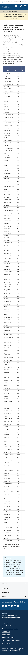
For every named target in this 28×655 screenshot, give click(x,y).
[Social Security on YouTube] (9, 607)
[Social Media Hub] (18, 607)
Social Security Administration (11, 617)
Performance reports (8, 637)
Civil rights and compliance (10, 629)
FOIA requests (6, 631)
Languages (5, 588)
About (4, 596)
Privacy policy (6, 634)
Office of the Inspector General (11, 640)
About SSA (5, 623)
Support (4, 584)
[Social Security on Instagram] (12, 607)
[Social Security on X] (6, 607)
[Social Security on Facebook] (3, 607)
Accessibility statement (9, 626)
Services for (6, 592)
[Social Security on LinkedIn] (15, 607)
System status (6, 643)
